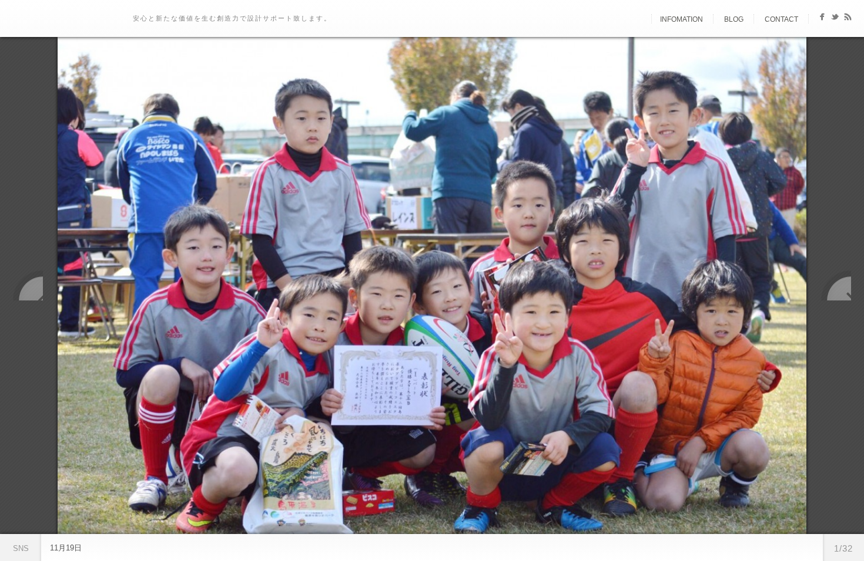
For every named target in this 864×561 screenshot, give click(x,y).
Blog (734, 19)
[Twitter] (835, 19)
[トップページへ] (641, 19)
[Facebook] (822, 19)
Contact (781, 19)
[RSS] (848, 19)
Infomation (681, 19)
